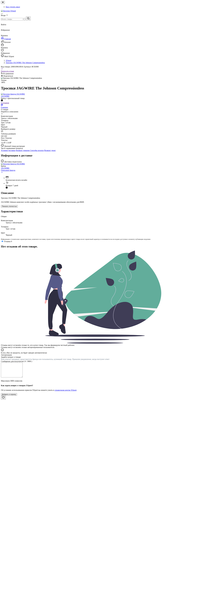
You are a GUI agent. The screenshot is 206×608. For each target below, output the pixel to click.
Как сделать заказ (13, 7)
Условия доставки (8, 150)
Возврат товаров (23, 150)
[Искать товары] (28, 18)
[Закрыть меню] (3, 2)
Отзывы (8, 241)
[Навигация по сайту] (2, 13)
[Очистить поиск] (24, 19)
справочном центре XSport (65, 390)
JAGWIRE (5, 96)
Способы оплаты (37, 150)
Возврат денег (50, 150)
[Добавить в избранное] (3, 398)
